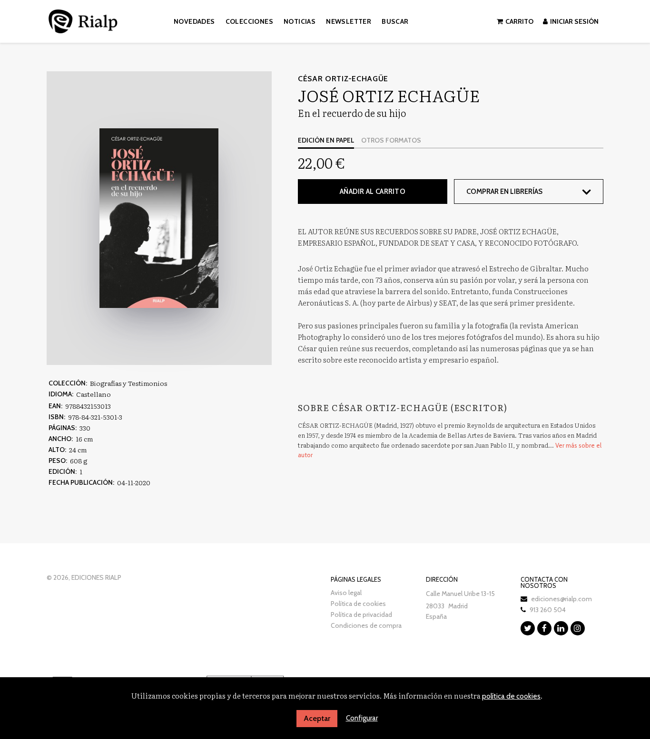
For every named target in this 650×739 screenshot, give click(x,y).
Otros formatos (391, 140)
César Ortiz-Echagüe (343, 78)
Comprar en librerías (504, 191)
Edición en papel (326, 140)
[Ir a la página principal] (83, 20)
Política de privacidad (361, 614)
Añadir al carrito (372, 191)
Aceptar (317, 718)
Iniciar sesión (574, 21)
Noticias (299, 21)
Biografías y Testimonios (128, 383)
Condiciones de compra (366, 625)
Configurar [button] (362, 718)
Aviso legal (346, 592)
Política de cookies (358, 603)
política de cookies (511, 696)
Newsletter (348, 21)
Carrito (519, 21)
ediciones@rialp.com (561, 599)
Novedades (194, 21)
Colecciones (249, 21)
